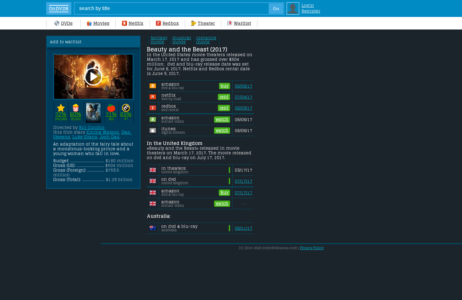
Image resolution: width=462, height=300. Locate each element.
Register (310, 10)
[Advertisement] (308, 130)
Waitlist (242, 23)
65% (125, 114)
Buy (224, 192)
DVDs (67, 23)
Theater (206, 23)
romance (206, 40)
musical (181, 40)
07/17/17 (243, 181)
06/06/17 (243, 86)
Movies (101, 23)
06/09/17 (243, 108)
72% (60, 114)
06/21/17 (243, 228)
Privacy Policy (312, 248)
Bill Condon (92, 127)
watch (222, 119)
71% (111, 114)
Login (307, 5)
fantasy (159, 40)
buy (224, 85)
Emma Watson (102, 132)
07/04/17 (243, 97)
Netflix (136, 23)
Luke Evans (84, 137)
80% (75, 114)
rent (223, 96)
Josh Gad (109, 137)
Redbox (170, 23)
